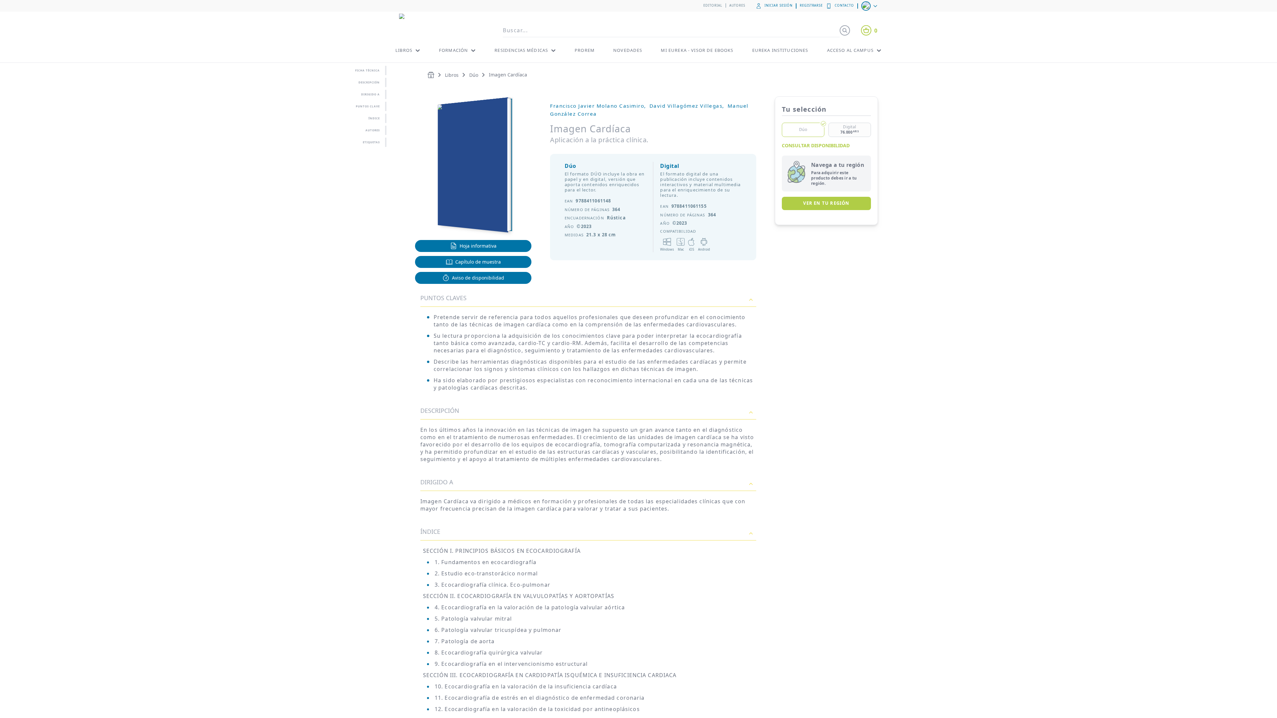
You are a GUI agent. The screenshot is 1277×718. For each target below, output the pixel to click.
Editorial (712, 5)
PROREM (585, 50)
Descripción (369, 82)
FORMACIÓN (453, 50)
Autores (737, 5)
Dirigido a (370, 94)
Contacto (844, 5)
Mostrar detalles (471, 697)
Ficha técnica (367, 70)
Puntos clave (368, 106)
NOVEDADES (627, 50)
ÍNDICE (374, 118)
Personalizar (853, 678)
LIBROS (403, 50)
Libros (452, 75)
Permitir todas (857, 656)
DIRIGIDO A (436, 482)
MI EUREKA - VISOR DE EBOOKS (697, 50)
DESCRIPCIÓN (439, 411)
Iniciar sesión (778, 5)
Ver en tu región (826, 203)
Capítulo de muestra (478, 262)
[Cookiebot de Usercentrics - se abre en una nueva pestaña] (407, 705)
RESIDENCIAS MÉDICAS (521, 50)
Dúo (473, 75)
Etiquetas (371, 142)
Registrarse (811, 5)
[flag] (870, 6)
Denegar (857, 700)
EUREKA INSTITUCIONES (780, 50)
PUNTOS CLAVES (443, 298)
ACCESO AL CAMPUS (850, 50)
